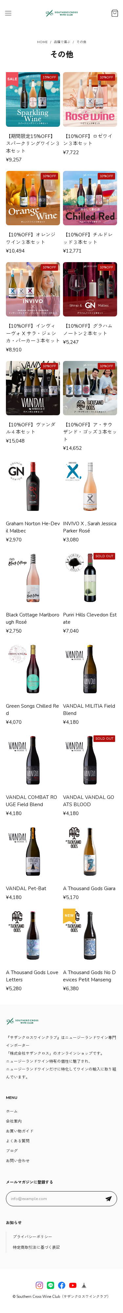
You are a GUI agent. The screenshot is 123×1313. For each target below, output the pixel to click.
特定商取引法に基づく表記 (36, 1247)
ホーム (12, 1111)
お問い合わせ (18, 1160)
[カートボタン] (115, 13)
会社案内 (14, 1121)
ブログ (12, 1151)
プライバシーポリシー (32, 1237)
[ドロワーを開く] (8, 13)
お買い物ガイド (19, 1131)
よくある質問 (18, 1141)
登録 (108, 1198)
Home (42, 42)
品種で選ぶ (62, 42)
